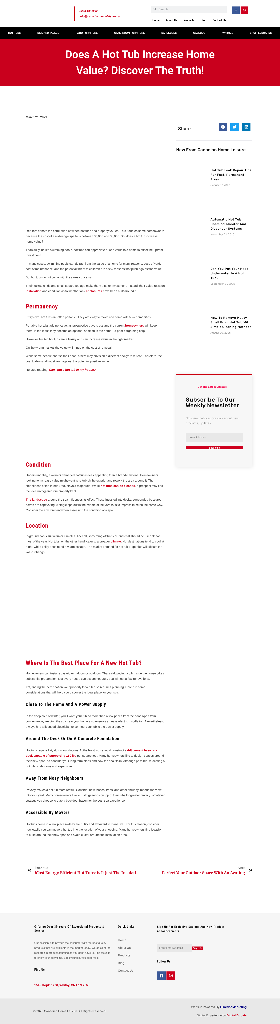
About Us (171, 20)
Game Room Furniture (129, 32)
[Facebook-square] (161, 975)
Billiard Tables (48, 32)
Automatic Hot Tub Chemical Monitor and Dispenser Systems (228, 224)
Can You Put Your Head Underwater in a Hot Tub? (229, 273)
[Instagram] (244, 10)
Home (155, 20)
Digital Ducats (236, 1015)
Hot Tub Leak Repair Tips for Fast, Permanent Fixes (231, 174)
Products (189, 20)
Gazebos (199, 32)
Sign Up (197, 948)
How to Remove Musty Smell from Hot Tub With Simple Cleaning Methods (231, 322)
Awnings (227, 32)
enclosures (94, 291)
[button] (223, 127)
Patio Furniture (87, 32)
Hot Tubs (14, 32)
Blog (203, 20)
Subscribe (214, 447)
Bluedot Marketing (233, 1007)
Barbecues (169, 32)
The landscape (36, 499)
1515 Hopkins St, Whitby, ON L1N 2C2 (61, 985)
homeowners (134, 325)
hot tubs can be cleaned (118, 485)
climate (116, 541)
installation (34, 291)
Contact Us (219, 20)
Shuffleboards (261, 32)
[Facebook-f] (236, 10)
